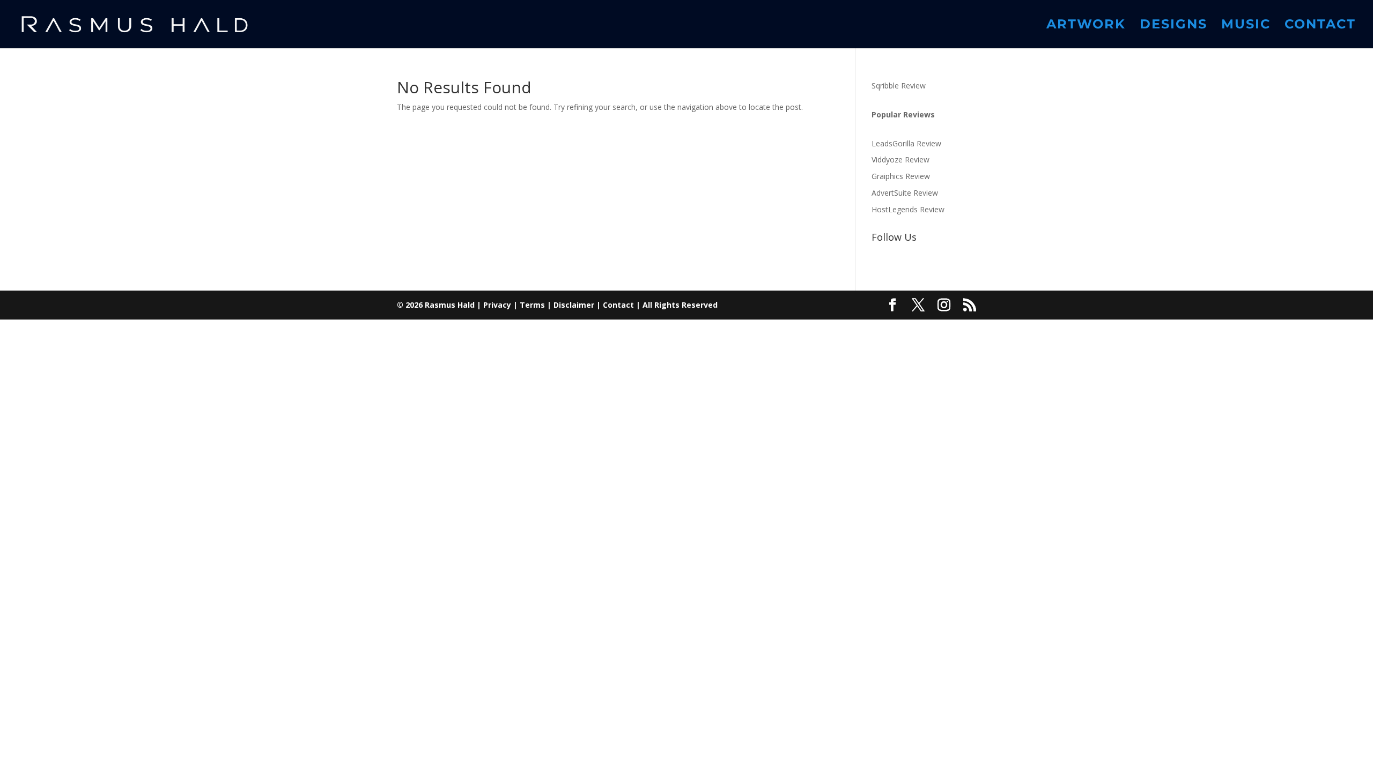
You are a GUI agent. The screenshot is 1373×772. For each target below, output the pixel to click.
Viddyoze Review (900, 159)
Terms (532, 305)
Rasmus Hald (450, 305)
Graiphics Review (901, 176)
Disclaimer (573, 305)
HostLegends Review (908, 209)
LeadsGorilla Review (906, 143)
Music (1246, 26)
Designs (1173, 26)
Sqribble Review (899, 85)
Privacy (497, 305)
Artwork (1086, 26)
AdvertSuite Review (905, 193)
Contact (1320, 26)
